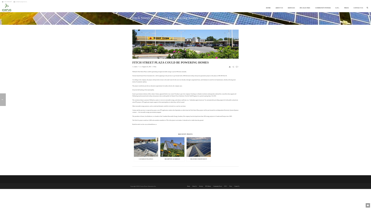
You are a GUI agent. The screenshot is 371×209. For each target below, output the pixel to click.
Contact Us (358, 8)
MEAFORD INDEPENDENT (198, 159)
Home (268, 8)
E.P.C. (337, 8)
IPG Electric (305, 8)
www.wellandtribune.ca (150, 124)
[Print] (230, 67)
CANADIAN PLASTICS (146, 159)
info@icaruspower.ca (21, 1)
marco (135, 66)
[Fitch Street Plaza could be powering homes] (185, 44)
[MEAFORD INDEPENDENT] (199, 147)
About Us (279, 8)
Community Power (323, 8)
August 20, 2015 (146, 66)
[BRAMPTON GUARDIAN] (172, 147)
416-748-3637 (8, 1)
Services (291, 8)
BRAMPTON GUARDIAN (172, 159)
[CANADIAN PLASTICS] (146, 147)
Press (346, 8)
